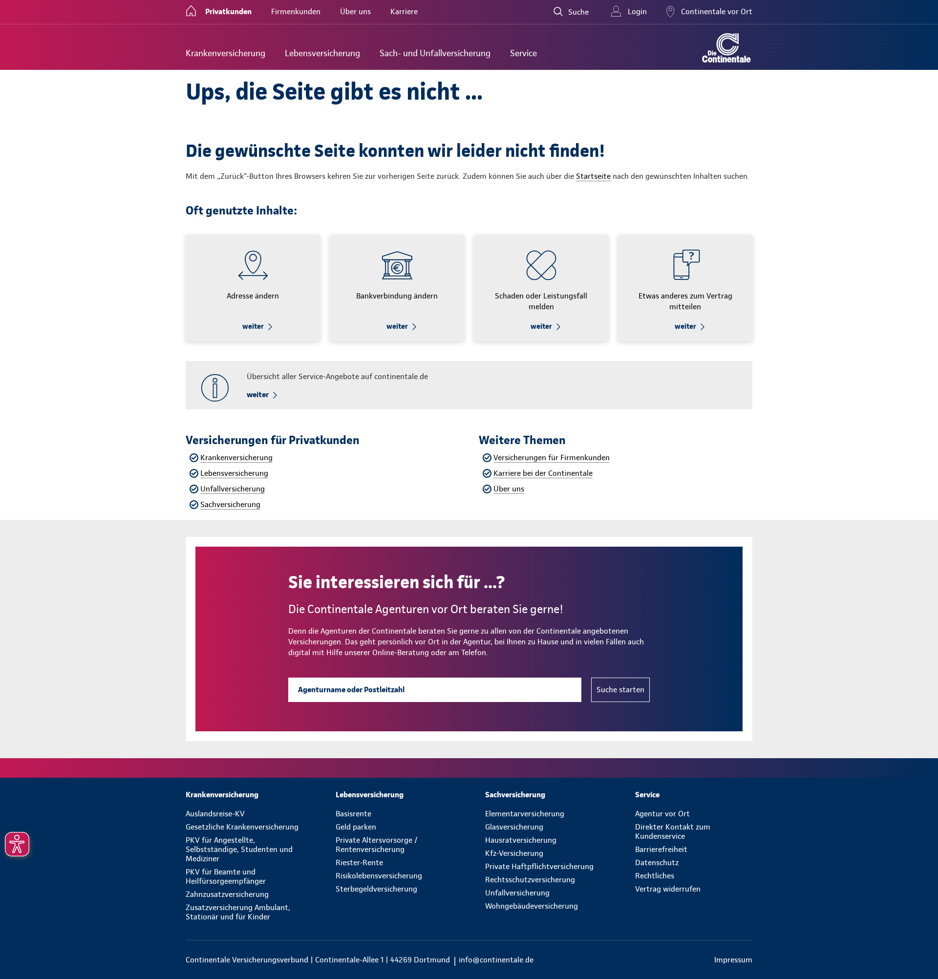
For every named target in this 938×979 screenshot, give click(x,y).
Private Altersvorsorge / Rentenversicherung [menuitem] (377, 844)
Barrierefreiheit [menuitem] (661, 849)
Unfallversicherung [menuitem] (517, 892)
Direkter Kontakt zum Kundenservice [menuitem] (672, 831)
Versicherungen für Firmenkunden (551, 457)
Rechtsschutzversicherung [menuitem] (530, 879)
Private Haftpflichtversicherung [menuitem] (539, 866)
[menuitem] (225, 53)
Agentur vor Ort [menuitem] (662, 813)
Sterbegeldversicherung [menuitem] (376, 889)
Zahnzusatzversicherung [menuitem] (227, 894)
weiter (253, 326)
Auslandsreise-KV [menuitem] (215, 813)
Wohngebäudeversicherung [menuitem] (531, 906)
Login (637, 11)
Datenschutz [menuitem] (657, 862)
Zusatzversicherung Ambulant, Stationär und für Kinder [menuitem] (238, 912)
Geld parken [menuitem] (356, 826)
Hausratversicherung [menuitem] (520, 840)
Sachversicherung (230, 504)
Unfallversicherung (232, 488)
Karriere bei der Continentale (543, 473)
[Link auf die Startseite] (726, 48)
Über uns (508, 488)
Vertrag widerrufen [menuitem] (668, 889)
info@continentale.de (496, 959)
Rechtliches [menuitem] (654, 875)
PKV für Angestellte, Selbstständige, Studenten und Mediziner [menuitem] (239, 849)
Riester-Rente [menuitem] (359, 862)
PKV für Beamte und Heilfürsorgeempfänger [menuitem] (226, 876)
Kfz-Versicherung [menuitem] (514, 853)
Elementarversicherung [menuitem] (524, 813)
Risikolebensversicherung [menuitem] (379, 875)
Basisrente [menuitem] (353, 813)
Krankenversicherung (236, 457)
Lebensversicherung (234, 473)
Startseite (593, 176)
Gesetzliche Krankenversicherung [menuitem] (242, 826)
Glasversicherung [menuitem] (514, 826)
